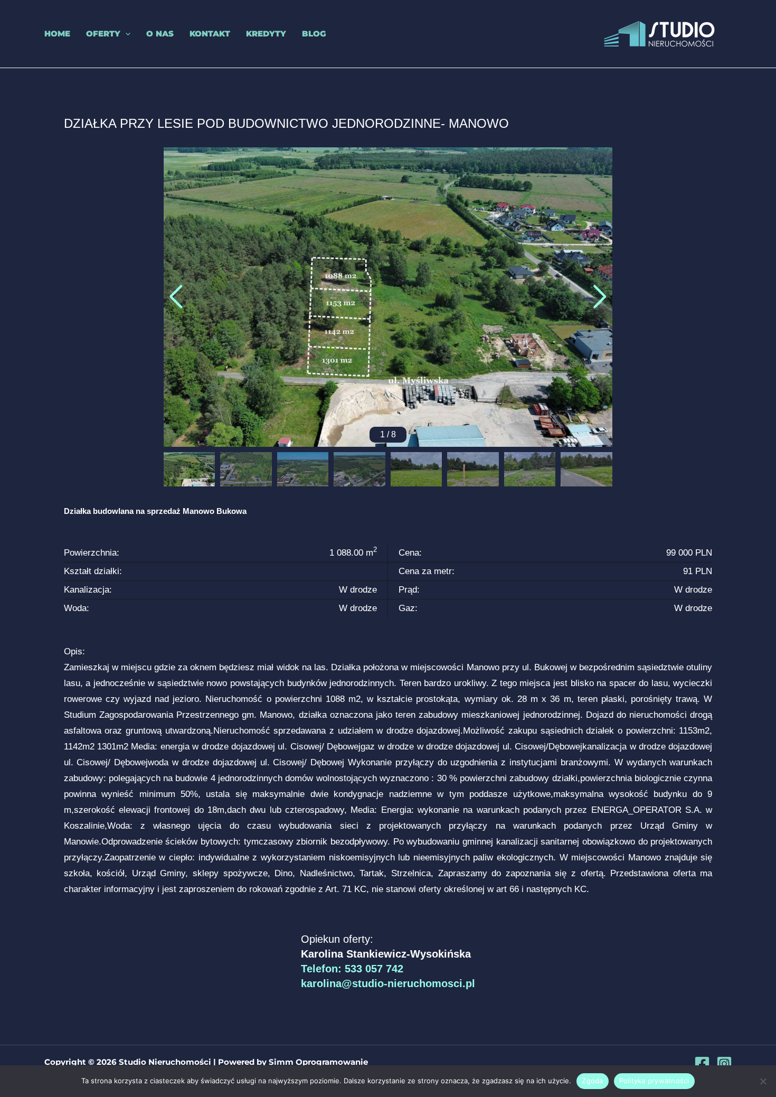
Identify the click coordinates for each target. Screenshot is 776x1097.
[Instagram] (724, 1064)
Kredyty (266, 34)
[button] (125, 34)
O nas (160, 34)
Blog (314, 34)
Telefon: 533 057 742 (352, 968)
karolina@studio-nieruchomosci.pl (388, 983)
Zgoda (592, 1080)
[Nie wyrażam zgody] (763, 1081)
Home (57, 34)
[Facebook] (702, 1064)
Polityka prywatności (654, 1080)
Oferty (103, 34)
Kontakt (210, 34)
